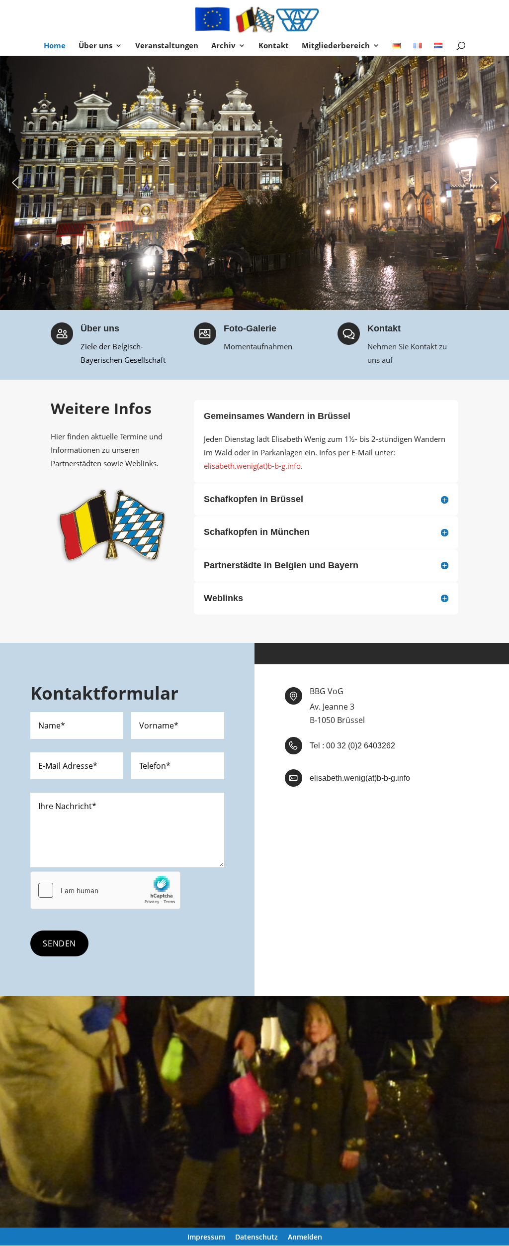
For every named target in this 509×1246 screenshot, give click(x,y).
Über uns (95, 46)
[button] (15, 183)
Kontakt (273, 46)
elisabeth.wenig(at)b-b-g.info (252, 466)
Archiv (223, 46)
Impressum (206, 1237)
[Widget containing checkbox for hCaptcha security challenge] (105, 890)
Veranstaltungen (166, 46)
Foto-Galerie (250, 328)
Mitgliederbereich (336, 46)
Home (55, 46)
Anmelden (305, 1237)
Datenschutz (256, 1237)
